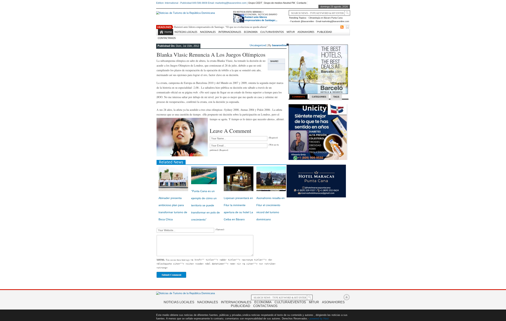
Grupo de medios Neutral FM (279, 3)
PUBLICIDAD (324, 32)
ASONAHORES (305, 32)
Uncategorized (258, 45)
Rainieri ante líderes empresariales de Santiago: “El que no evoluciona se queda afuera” (221, 26)
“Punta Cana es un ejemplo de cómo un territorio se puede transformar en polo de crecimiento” (205, 205)
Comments (298, 97)
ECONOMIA (250, 14)
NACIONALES (208, 32)
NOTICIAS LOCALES (186, 32)
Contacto (301, 3)
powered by (316, 318)
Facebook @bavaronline (302, 21)
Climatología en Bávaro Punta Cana (326, 18)
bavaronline (279, 45)
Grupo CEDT (255, 3)
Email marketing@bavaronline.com (332, 21)
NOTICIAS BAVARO (267, 14)
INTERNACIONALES (229, 32)
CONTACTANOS (167, 38)
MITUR (291, 32)
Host (326, 318)
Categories (319, 97)
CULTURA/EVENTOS (272, 32)
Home (168, 32)
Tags (336, 97)
